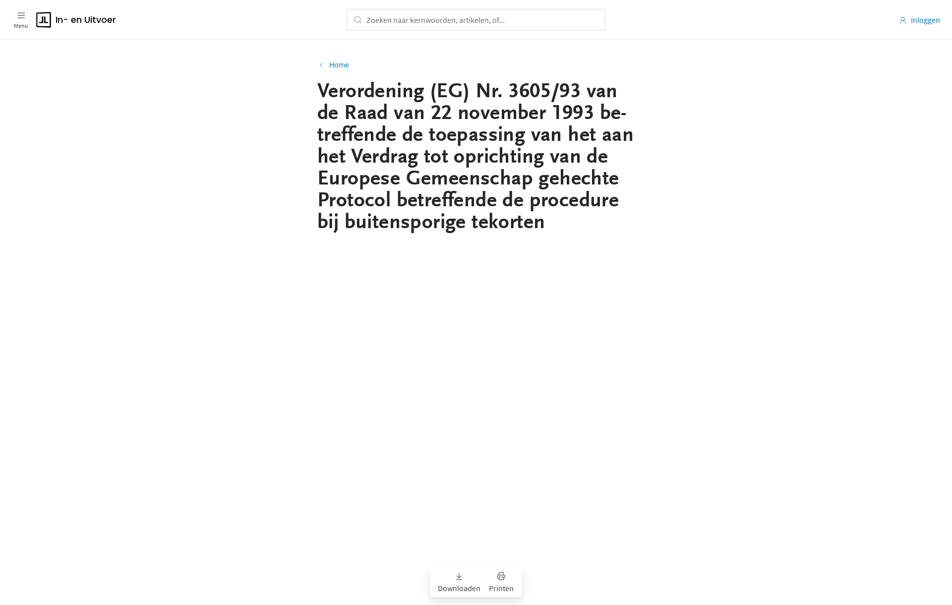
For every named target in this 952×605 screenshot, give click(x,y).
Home (339, 64)
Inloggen (925, 20)
